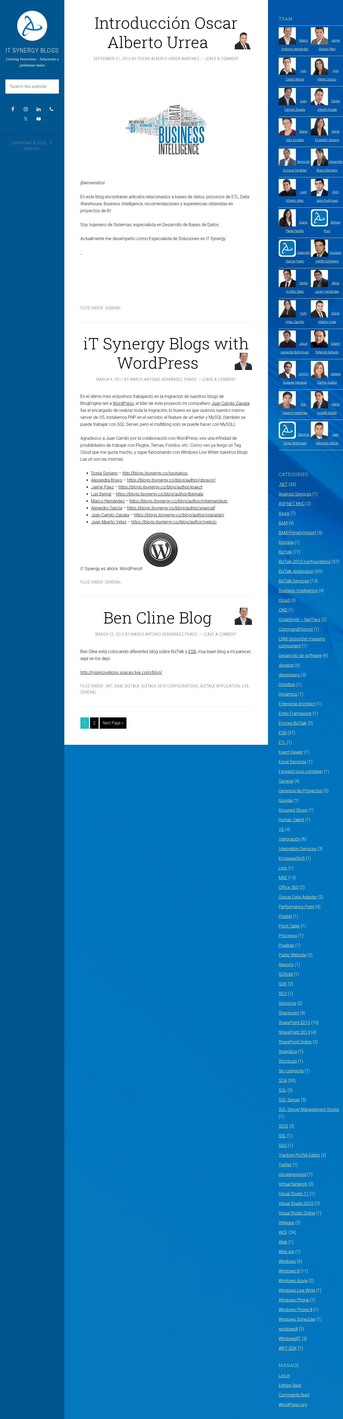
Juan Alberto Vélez (108, 522)
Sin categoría (291, 1070)
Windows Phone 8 (295, 1309)
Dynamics (288, 694)
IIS (281, 829)
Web (283, 1242)
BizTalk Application (220, 686)
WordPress (123, 403)
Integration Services (297, 848)
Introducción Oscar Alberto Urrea (166, 32)
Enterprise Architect (297, 703)
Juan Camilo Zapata (230, 403)
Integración (289, 839)
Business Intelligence (298, 590)
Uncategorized (292, 1174)
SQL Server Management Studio (309, 1109)
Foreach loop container (301, 771)
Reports (286, 964)
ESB (192, 651)
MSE (283, 877)
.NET (109, 686)
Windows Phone (294, 1300)
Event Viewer (291, 752)
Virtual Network (293, 1184)
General (113, 308)
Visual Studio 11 (294, 1193)
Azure (284, 513)
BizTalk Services (294, 581)
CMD (283, 610)
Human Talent (291, 819)
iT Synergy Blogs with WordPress (166, 352)
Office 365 (289, 887)
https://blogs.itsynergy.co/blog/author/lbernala (159, 494)
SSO (283, 1145)
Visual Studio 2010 (296, 1203)
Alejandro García (106, 508)
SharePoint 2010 (294, 1022)
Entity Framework (295, 713)
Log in (284, 1375)
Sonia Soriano (104, 473)
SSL (282, 1135)
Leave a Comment (222, 59)
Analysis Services (295, 494)
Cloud (284, 600)
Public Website (292, 955)
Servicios (287, 1003)
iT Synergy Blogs (32, 50)
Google (286, 800)
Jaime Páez (102, 487)
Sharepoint (289, 1012)
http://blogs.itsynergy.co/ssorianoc (155, 473)
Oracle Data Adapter (298, 897)
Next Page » (113, 722)
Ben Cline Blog (157, 617)
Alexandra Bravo (106, 480)
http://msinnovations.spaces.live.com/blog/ (121, 672)
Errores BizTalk (293, 723)
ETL (282, 742)
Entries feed (290, 1385)
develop (286, 665)
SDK (283, 984)
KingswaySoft (292, 858)
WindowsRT (290, 1338)
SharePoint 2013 (294, 1032)
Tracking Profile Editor (299, 1155)
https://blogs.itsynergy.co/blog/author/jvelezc (174, 522)
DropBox (287, 684)
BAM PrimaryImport (297, 532)
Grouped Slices (293, 810)
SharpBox (288, 1051)
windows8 (288, 1329)
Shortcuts (288, 1061)
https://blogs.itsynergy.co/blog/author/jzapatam (179, 515)
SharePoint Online (295, 1041)
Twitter (285, 1164)
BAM (119, 686)
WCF (283, 1232)
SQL (282, 1090)
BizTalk (132, 686)
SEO (283, 993)
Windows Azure (293, 1280)
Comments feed (294, 1395)
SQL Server (289, 1099)
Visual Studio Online (297, 1213)
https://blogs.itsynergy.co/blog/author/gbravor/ (171, 480)
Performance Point (296, 906)
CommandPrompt (296, 629)
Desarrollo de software (300, 655)
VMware (286, 1222)
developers (289, 674)
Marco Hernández (108, 501)
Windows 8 (289, 1271)
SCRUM (286, 974)
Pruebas (286, 945)
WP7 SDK (288, 1348)
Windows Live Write (297, 1290)
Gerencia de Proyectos (300, 790)
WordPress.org (293, 1404)
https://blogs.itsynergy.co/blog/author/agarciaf (171, 508)
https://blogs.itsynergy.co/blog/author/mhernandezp (178, 501)
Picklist (285, 916)
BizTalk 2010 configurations (170, 686)
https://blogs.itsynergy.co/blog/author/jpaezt (160, 487)
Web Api (286, 1251)
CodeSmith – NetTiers (299, 619)
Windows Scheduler (297, 1319)
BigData (286, 542)
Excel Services (292, 761)
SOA (283, 1080)
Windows (287, 1261)
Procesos (288, 935)
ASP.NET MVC (292, 503)
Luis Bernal (101, 494)
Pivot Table (289, 926)
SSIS (283, 1126)
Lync (283, 868)
